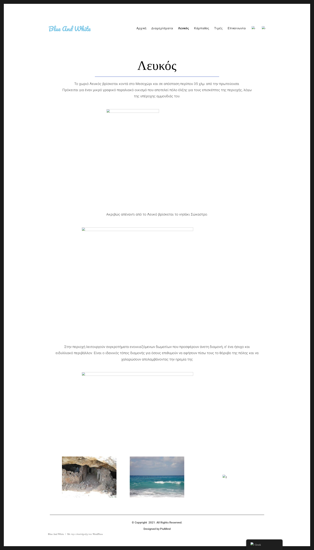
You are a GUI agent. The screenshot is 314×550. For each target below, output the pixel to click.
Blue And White (56, 534)
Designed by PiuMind (157, 529)
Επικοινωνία (237, 28)
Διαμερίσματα (162, 28)
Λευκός (183, 28)
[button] (53, 477)
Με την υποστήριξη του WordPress (85, 534)
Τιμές (218, 28)
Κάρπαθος (201, 28)
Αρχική (141, 28)
